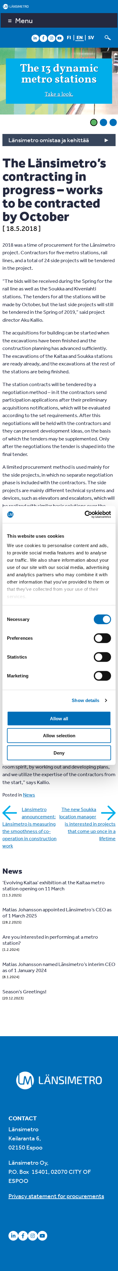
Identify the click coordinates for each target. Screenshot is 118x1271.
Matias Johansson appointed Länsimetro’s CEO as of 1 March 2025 (57, 912)
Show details (85, 700)
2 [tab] (103, 122)
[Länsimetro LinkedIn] (35, 38)
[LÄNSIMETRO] (59, 6)
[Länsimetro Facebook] (43, 38)
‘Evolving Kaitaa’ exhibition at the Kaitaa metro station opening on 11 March (53, 885)
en (80, 37)
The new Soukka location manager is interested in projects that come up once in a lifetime (87, 823)
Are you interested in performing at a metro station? (50, 940)
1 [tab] (93, 122)
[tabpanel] (59, 82)
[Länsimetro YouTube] (59, 38)
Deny (59, 752)
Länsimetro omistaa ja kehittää (48, 139)
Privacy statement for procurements (56, 1195)
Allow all (59, 718)
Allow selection (59, 735)
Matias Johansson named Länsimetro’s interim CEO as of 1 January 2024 (58, 967)
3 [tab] (113, 122)
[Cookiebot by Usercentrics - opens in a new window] (85, 515)
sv (91, 37)
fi (69, 37)
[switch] (102, 638)
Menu (24, 20)
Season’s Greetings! (24, 991)
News (29, 795)
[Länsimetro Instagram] (51, 38)
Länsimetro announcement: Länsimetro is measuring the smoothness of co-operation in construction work (29, 827)
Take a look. (59, 94)
